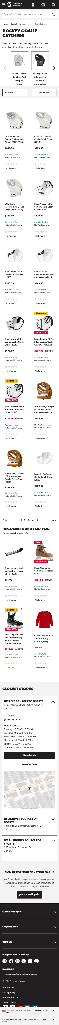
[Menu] (3, 4)
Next (54, 520)
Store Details (29, 755)
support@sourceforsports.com (22, 974)
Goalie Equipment (18, 24)
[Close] (53, 1010)
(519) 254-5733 (12, 719)
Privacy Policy (8, 992)
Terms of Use (8, 987)
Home (5, 24)
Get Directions (29, 764)
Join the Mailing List (29, 895)
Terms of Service (10, 997)
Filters (46, 92)
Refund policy (9, 1002)
